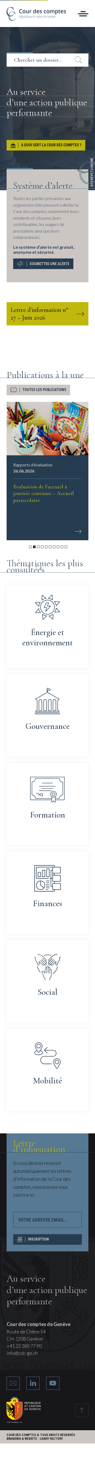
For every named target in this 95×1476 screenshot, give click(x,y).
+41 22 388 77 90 (24, 1346)
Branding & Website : (23, 1439)
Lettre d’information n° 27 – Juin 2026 (39, 313)
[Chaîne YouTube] (52, 1383)
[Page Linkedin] (33, 1383)
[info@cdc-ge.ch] (13, 1383)
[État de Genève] (24, 1421)
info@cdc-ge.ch (22, 1353)
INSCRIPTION (38, 1239)
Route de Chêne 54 (26, 1331)
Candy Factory (51, 1439)
